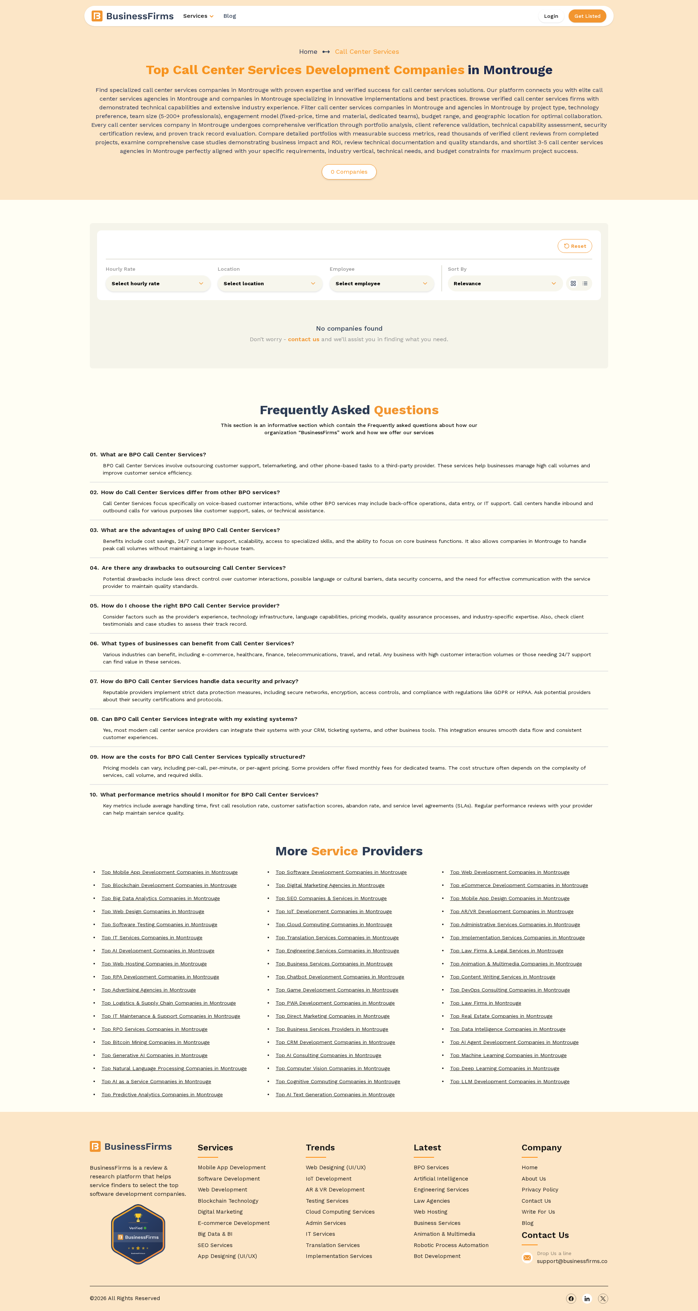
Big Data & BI (215, 1234)
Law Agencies (432, 1201)
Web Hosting (431, 1212)
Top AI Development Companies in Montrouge (157, 950)
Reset (578, 246)
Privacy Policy (540, 1189)
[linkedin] (587, 1299)
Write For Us (538, 1212)
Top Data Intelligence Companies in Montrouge (508, 1029)
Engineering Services (441, 1189)
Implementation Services (339, 1256)
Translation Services (333, 1245)
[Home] (133, 16)
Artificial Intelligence (441, 1178)
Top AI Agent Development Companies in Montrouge (514, 1042)
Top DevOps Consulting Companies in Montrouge (510, 990)
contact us (304, 339)
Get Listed (587, 16)
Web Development (222, 1189)
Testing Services (327, 1201)
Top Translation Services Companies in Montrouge (337, 937)
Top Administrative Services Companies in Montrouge (515, 924)
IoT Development (329, 1178)
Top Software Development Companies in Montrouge (341, 872)
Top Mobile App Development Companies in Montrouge (169, 872)
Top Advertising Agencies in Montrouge (148, 990)
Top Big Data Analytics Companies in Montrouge (160, 898)
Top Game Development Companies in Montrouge (337, 990)
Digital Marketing (220, 1212)
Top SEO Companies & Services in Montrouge (331, 898)
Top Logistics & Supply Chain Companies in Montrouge (168, 1003)
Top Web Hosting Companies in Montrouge (154, 964)
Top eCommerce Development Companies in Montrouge (519, 885)
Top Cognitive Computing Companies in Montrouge (338, 1081)
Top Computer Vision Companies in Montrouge (333, 1068)
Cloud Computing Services (340, 1212)
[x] (603, 1299)
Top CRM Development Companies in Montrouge (335, 1042)
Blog (229, 15)
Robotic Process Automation (451, 1245)
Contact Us (536, 1201)
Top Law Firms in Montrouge (485, 1003)
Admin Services (326, 1223)
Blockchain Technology (228, 1201)
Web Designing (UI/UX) (336, 1167)
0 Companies (349, 171)
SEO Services (215, 1245)
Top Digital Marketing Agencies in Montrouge (330, 885)
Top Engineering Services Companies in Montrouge (337, 950)
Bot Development (437, 1256)
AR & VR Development (335, 1189)
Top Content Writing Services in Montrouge (502, 977)
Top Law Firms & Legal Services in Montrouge (506, 950)
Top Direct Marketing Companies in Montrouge (333, 1016)
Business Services (437, 1223)
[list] (585, 283)
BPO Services (431, 1167)
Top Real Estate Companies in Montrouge (501, 1016)
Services (195, 15)
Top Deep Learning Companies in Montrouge (504, 1068)
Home (308, 51)
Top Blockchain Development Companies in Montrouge (169, 885)
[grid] (573, 283)
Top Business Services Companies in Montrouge (334, 964)
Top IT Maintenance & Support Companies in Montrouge (170, 1016)
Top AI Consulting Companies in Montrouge (328, 1055)
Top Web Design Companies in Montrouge (152, 911)
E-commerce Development (234, 1223)
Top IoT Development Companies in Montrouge (334, 911)
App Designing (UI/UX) (227, 1256)
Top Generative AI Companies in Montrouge (154, 1055)
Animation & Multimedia (445, 1234)
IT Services (320, 1234)
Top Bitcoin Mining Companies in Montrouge (155, 1042)
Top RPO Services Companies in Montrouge (154, 1029)
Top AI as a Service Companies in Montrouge (156, 1081)
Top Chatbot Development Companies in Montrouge (340, 977)
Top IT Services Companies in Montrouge (151, 937)
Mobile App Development (232, 1167)
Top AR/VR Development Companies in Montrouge (512, 911)
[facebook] (571, 1299)
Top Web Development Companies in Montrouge (510, 872)
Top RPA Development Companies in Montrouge (160, 977)
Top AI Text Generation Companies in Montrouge (335, 1094)
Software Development (229, 1178)
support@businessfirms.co (572, 1261)
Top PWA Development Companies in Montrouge (335, 1003)
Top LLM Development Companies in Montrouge (510, 1081)
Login (551, 16)
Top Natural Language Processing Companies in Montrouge (174, 1068)
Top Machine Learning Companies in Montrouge (508, 1055)
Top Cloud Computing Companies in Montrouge (334, 924)
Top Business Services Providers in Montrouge (332, 1029)
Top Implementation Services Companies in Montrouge (517, 937)
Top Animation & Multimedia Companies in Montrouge (516, 964)
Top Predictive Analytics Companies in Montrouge (162, 1094)
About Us (534, 1178)
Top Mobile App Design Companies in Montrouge (510, 898)
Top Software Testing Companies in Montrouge (159, 924)
